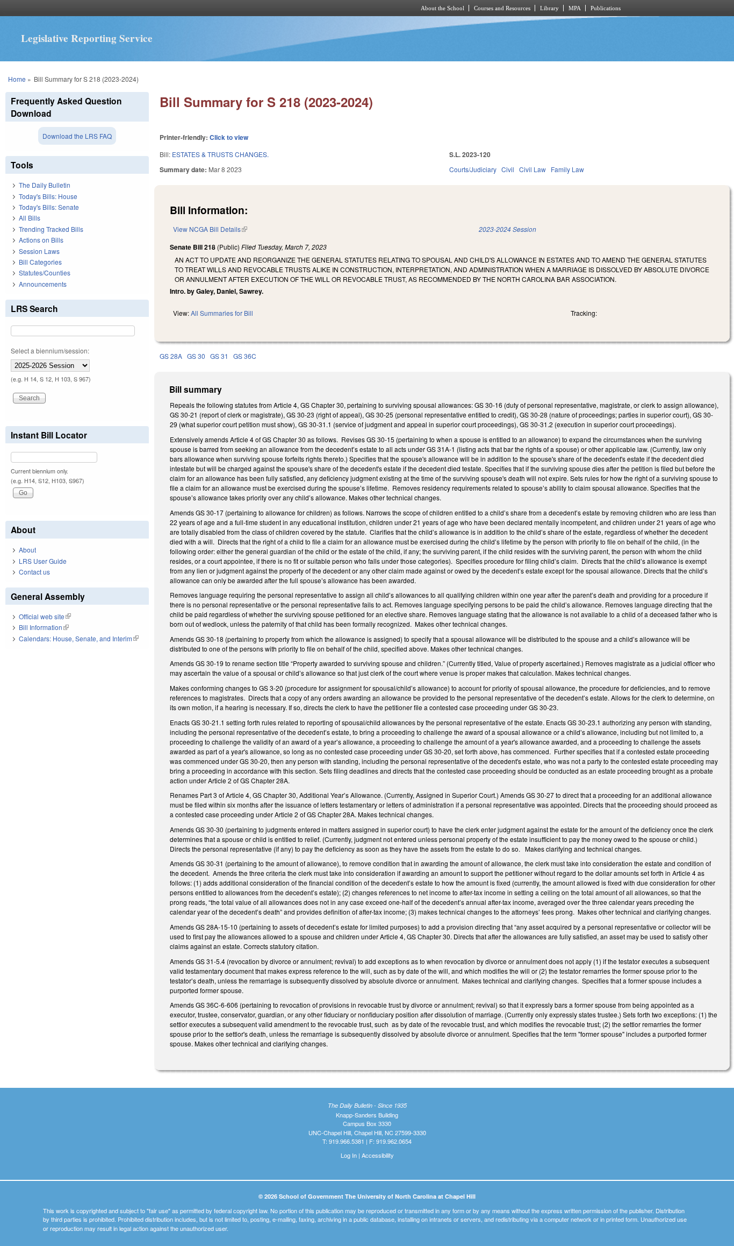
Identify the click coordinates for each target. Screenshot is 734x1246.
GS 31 (219, 355)
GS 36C (244, 355)
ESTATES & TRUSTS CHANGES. (220, 154)
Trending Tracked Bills (51, 228)
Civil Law (532, 169)
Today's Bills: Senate (49, 206)
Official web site (45, 616)
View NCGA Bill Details (210, 228)
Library (549, 8)
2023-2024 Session (507, 228)
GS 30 (196, 355)
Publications (606, 8)
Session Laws (39, 251)
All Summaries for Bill (222, 312)
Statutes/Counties (44, 272)
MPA (575, 8)
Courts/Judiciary (472, 169)
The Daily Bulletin (44, 184)
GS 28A (171, 355)
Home (17, 78)
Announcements (43, 283)
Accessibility (378, 1155)
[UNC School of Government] (225, 8)
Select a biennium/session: (50, 350)
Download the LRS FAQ (77, 135)
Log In (349, 1155)
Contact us (34, 571)
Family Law (567, 169)
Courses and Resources (502, 8)
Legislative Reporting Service (87, 38)
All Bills (29, 217)
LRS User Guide (43, 560)
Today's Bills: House (48, 196)
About (27, 549)
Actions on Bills (41, 239)
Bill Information (44, 627)
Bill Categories (40, 261)
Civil (507, 169)
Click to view (229, 137)
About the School (442, 8)
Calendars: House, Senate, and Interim (79, 638)
